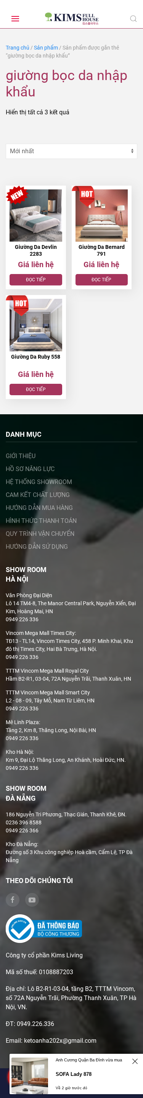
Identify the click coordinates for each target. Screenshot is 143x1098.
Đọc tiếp (36, 279)
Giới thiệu (20, 456)
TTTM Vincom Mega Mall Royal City (47, 671)
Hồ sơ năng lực (30, 469)
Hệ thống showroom (39, 482)
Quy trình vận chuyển (40, 533)
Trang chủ (17, 48)
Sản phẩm (46, 48)
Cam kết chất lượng (38, 495)
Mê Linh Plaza (22, 722)
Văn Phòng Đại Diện (29, 595)
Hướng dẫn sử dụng (37, 546)
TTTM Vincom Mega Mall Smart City (48, 692)
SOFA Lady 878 (74, 1074)
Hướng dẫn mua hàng (39, 507)
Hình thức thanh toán (41, 520)
